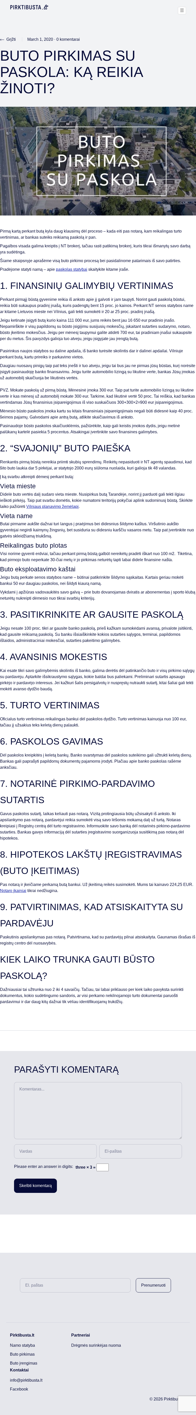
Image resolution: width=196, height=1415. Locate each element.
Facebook (19, 1389)
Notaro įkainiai (13, 890)
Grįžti (10, 39)
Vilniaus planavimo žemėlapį (52, 506)
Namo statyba (22, 1345)
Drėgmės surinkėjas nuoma (96, 1345)
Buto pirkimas (22, 1354)
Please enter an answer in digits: (43, 1166)
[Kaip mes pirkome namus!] (29, 7)
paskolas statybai (71, 269)
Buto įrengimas (23, 1363)
